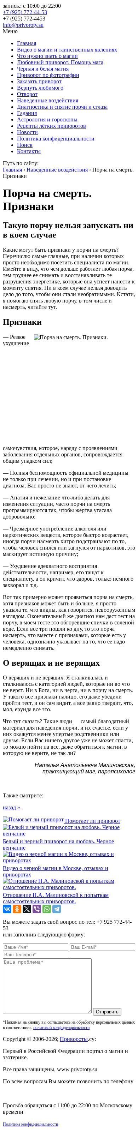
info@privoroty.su (23, 25)
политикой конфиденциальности (61, 1027)
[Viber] (37, 909)
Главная (26, 43)
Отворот (27, 94)
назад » (11, 807)
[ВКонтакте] (7, 909)
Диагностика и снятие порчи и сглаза (62, 107)
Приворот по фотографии (48, 75)
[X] (27, 909)
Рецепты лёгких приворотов (51, 126)
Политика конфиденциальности (55, 139)
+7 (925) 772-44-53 (25, 12)
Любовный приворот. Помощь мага (60, 62)
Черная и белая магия (43, 69)
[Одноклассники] (17, 909)
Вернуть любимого (40, 88)
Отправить (107, 1011)
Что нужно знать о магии (47, 56)
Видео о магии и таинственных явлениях (67, 50)
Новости (27, 132)
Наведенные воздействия (47, 100)
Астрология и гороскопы (47, 119)
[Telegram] (56, 909)
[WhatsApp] (46, 909)
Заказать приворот (39, 81)
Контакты (29, 151)
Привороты (74, 1039)
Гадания (27, 113)
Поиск (25, 145)
